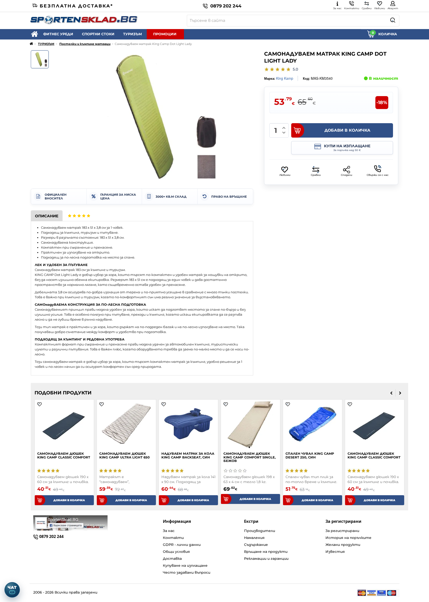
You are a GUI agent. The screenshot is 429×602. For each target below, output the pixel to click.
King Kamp (284, 78)
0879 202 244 (225, 5)
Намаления (254, 537)
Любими (284, 175)
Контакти (173, 537)
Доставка (172, 558)
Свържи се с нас (378, 175)
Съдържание (256, 544)
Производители (259, 530)
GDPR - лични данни (182, 544)
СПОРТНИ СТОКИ (98, 34)
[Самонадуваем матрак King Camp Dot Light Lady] (40, 59)
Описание (46, 216)
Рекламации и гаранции (266, 558)
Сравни (316, 175)
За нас (169, 530)
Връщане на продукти (265, 551)
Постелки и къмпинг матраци (84, 44)
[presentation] (391, 393)
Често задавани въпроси (186, 572)
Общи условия (176, 551)
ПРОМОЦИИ (165, 34)
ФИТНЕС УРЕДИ (58, 34)
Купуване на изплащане (185, 565)
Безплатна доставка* (76, 5)
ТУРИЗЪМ (132, 34)
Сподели (346, 175)
